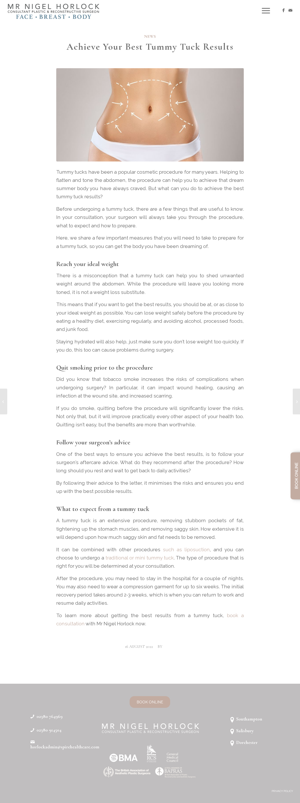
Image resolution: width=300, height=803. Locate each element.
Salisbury (245, 731)
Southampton (249, 719)
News (150, 36)
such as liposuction (186, 549)
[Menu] (264, 10)
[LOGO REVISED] (53, 10)
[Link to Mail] (290, 10)
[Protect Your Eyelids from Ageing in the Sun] (3, 401)
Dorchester (247, 742)
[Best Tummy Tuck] (150, 114)
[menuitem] (264, 10)
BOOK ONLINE (296, 476)
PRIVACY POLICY (282, 791)
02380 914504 (49, 730)
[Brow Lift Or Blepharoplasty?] (296, 401)
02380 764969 (50, 716)
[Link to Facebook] (283, 10)
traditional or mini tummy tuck (139, 558)
